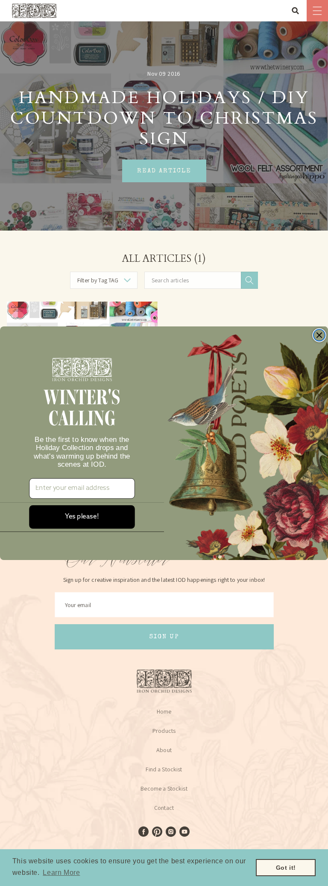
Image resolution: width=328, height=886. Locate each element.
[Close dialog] (319, 335)
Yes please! (82, 516)
